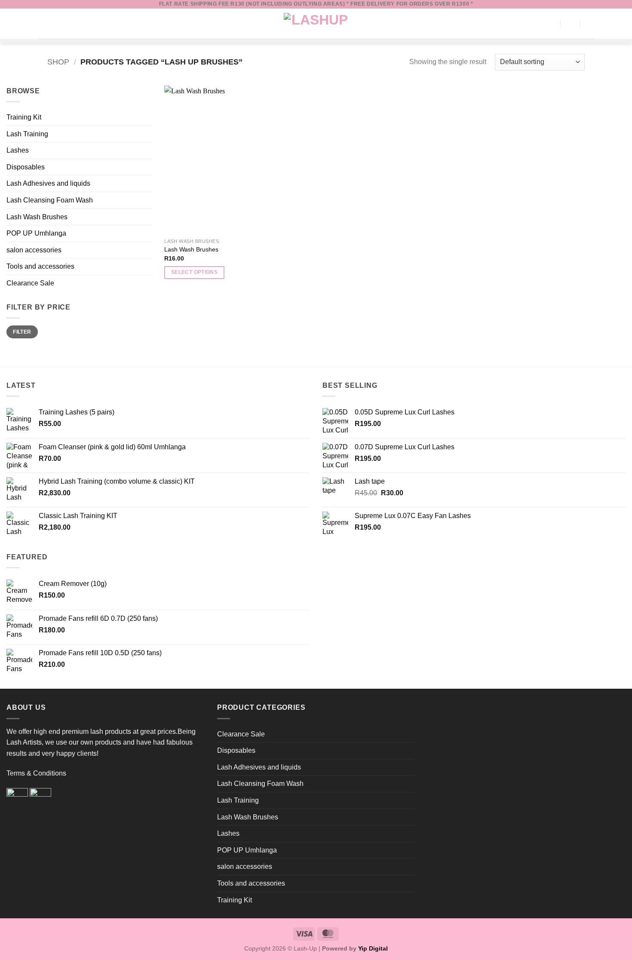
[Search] (551, 23)
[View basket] (570, 23)
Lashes (17, 150)
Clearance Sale (30, 283)
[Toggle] (146, 150)
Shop (58, 61)
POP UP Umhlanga (36, 233)
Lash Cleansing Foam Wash (49, 200)
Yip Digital (373, 948)
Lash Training (27, 134)
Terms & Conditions (36, 773)
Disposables (25, 167)
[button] (43, 23)
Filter (22, 332)
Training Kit (23, 117)
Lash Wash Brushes (36, 217)
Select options (194, 272)
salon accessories (33, 250)
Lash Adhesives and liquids (48, 183)
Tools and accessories (40, 266)
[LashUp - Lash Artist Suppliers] (316, 24)
